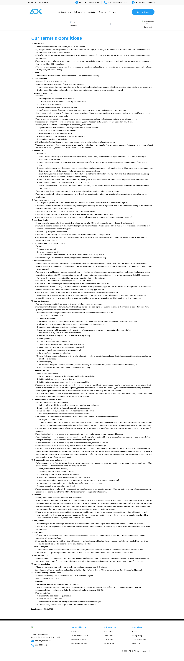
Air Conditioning (64, 12)
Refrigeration (79, 12)
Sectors (112, 12)
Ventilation (92, 12)
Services (102, 12)
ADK (131, 651)
